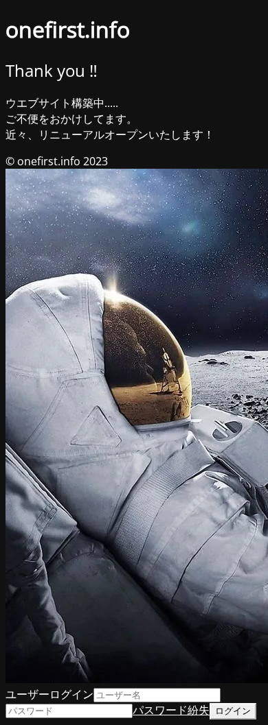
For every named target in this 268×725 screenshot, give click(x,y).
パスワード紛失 (171, 709)
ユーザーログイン (49, 694)
